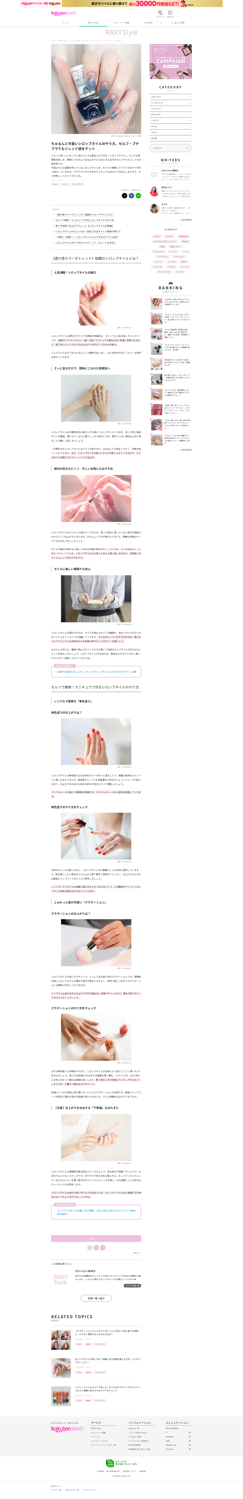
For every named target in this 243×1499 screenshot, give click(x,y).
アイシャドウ (158, 251)
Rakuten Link (171, 1445)
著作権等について (129, 1471)
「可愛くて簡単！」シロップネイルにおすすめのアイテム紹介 (86, 237)
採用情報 (142, 1471)
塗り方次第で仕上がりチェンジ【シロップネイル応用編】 (84, 225)
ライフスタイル (100, 1372)
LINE (168, 1441)
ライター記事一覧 (132, 1285)
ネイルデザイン (78, 184)
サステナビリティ (90, 1490)
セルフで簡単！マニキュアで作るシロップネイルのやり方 (84, 220)
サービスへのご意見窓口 (139, 1441)
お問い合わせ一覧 (72, 1490)
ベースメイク (157, 102)
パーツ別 (171, 261)
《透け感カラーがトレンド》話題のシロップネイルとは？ (84, 214)
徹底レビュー (176, 246)
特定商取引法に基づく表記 (139, 1449)
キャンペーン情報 (121, 23)
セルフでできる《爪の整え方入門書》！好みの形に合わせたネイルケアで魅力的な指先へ (96, 1212)
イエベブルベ (179, 256)
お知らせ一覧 (134, 1428)
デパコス (171, 267)
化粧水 (183, 261)
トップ (65, 23)
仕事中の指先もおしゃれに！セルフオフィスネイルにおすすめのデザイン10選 (96, 671)
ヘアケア (155, 120)
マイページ (95, 1437)
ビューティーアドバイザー (102, 1445)
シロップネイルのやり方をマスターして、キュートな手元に (85, 242)
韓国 (162, 246)
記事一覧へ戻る (96, 1298)
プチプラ (158, 261)
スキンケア (156, 96)
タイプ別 (179, 272)
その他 (154, 138)
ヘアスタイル (162, 256)
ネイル (61, 180)
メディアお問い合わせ (138, 1433)
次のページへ (96, 1238)
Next (136, 1252)
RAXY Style (93, 23)
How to (55, 184)
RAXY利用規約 (135, 1445)
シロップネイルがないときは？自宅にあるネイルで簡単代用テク (88, 231)
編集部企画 (183, 236)
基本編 (88, 1344)
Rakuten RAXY (63, 13)
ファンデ (184, 267)
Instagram (170, 1437)
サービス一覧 (56, 1490)
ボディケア (156, 114)
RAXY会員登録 (172, 1428)
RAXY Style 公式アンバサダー (165, 241)
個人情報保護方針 (113, 1471)
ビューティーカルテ (99, 1441)
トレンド (65, 184)
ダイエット (157, 267)
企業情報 (100, 1471)
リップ (185, 251)
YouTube (169, 1449)
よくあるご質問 (177, 23)
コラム (154, 132)
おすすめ (169, 236)
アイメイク (156, 108)
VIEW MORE (186, 219)
